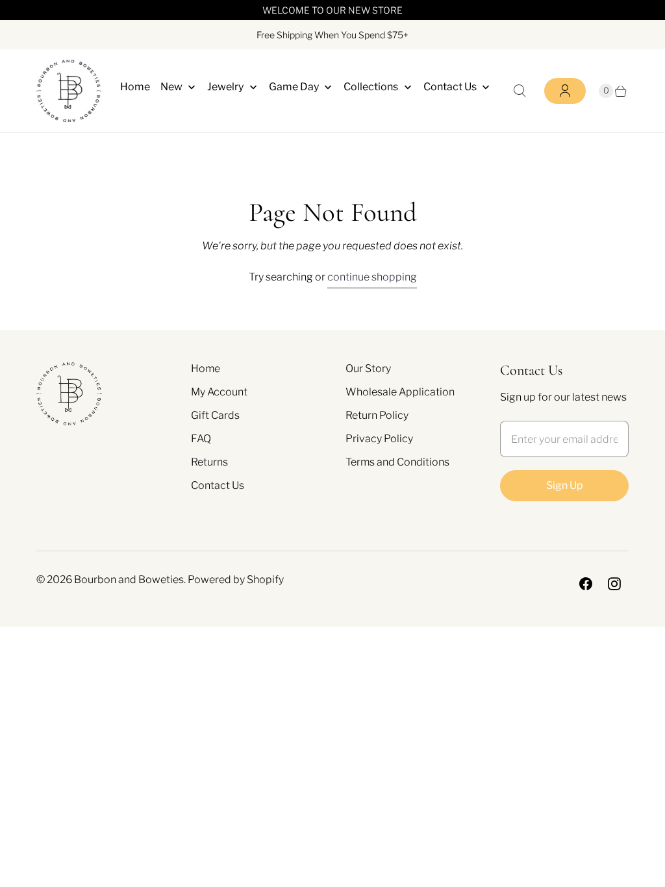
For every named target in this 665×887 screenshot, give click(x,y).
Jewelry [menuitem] (225, 87)
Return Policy (376, 415)
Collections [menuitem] (371, 87)
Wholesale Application (400, 392)
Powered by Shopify (236, 579)
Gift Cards (215, 415)
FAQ (201, 438)
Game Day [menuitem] (294, 87)
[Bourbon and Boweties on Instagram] (614, 583)
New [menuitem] (171, 87)
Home (205, 368)
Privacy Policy (379, 438)
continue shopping (372, 277)
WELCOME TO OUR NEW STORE (332, 10)
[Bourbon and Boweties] (68, 91)
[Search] (519, 90)
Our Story (368, 368)
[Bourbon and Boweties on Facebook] (585, 583)
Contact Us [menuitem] (450, 87)
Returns (209, 462)
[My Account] (565, 91)
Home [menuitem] (135, 87)
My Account (219, 392)
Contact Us (217, 485)
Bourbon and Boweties (129, 579)
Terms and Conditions (397, 462)
